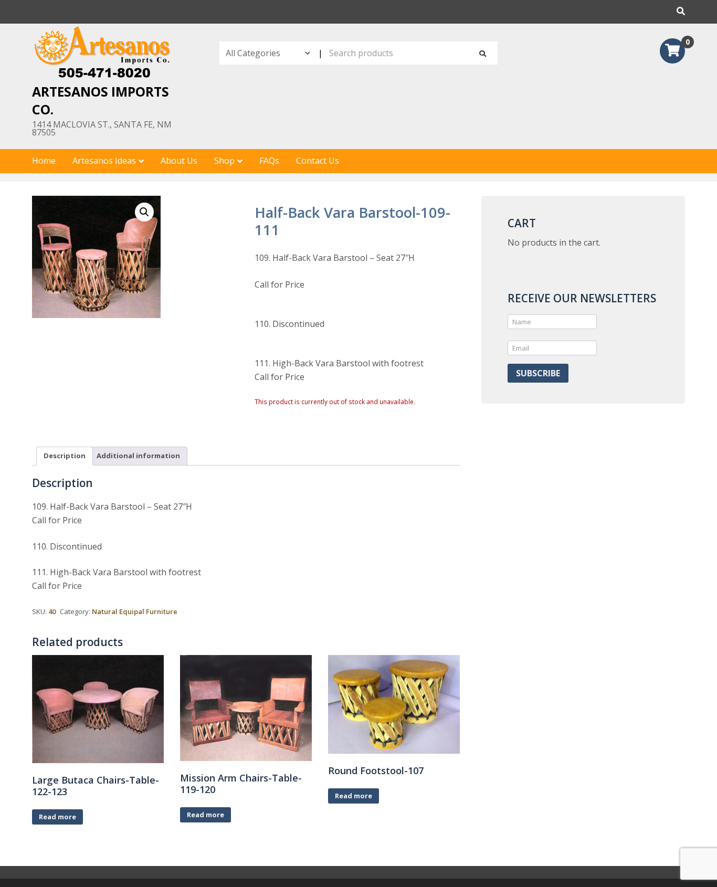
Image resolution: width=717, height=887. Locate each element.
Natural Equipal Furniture (134, 611)
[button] (144, 212)
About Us (179, 160)
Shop (224, 160)
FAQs (269, 160)
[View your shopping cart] (672, 52)
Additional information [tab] (138, 455)
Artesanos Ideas (104, 160)
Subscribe (538, 373)
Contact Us (317, 160)
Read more (57, 816)
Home (44, 160)
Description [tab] (65, 455)
